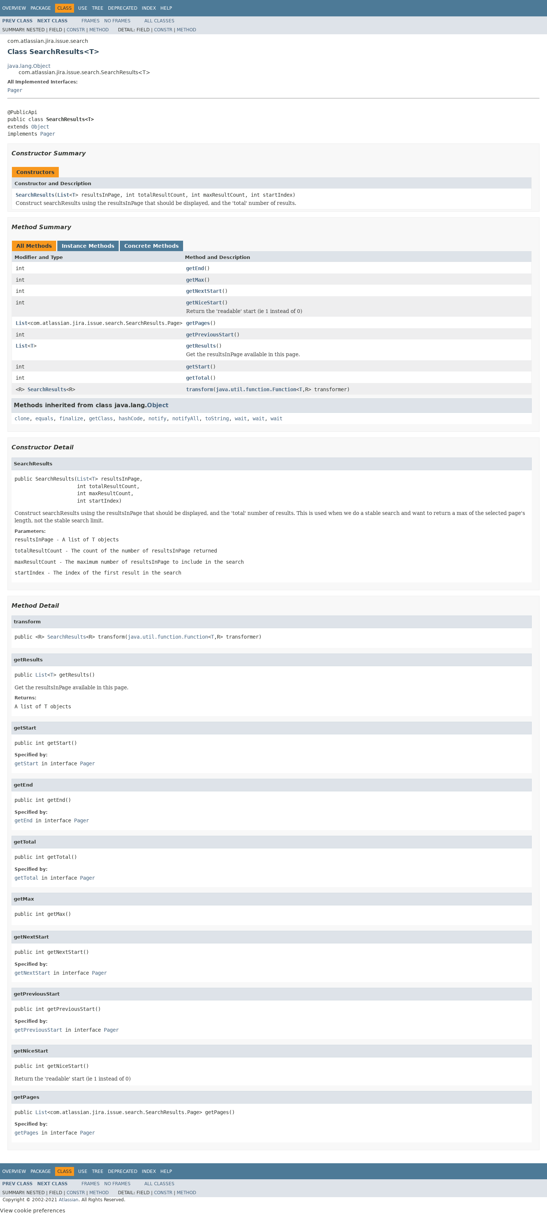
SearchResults (35, 195)
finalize (71, 418)
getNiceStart (204, 303)
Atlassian (69, 1199)
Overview (14, 8)
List (63, 195)
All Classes (159, 20)
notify (157, 418)
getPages (198, 323)
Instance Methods (88, 246)
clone (22, 418)
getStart (198, 367)
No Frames (117, 20)
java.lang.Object (28, 66)
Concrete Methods (151, 246)
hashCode (131, 418)
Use (82, 8)
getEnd (195, 268)
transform (199, 389)
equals (44, 418)
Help (166, 8)
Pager (14, 90)
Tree (97, 8)
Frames (90, 20)
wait (241, 418)
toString (217, 418)
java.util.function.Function (256, 389)
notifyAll (185, 418)
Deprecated (122, 8)
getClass (101, 418)
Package (41, 8)
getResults (201, 346)
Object (40, 127)
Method (99, 29)
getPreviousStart (210, 335)
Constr (76, 29)
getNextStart (204, 291)
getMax (195, 280)
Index (149, 8)
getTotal (198, 378)
